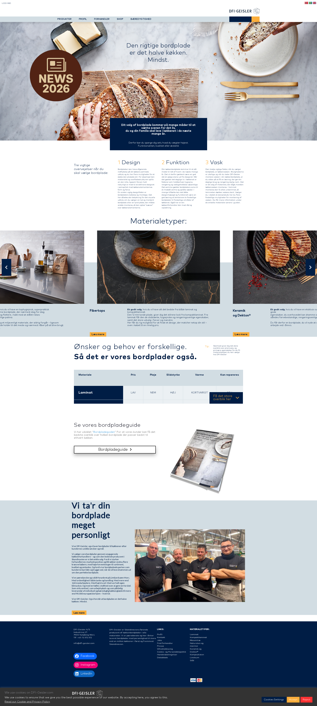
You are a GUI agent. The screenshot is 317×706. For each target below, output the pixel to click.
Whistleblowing (165, 649)
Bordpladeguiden (104, 432)
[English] (314, 3)
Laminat (86, 392)
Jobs (159, 640)
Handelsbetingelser (167, 655)
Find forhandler (165, 643)
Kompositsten (197, 655)
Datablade (162, 658)
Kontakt (161, 637)
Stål (192, 660)
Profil (159, 634)
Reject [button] (306, 699)
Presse (160, 646)
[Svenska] (310, 3)
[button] (6, 267)
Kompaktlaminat (198, 637)
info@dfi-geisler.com (84, 643)
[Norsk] (306, 3)
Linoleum (194, 658)
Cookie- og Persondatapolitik (171, 652)
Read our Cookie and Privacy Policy (27, 701)
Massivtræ (195, 640)
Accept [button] (293, 699)
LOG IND (6, 3)
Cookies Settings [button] (274, 699)
